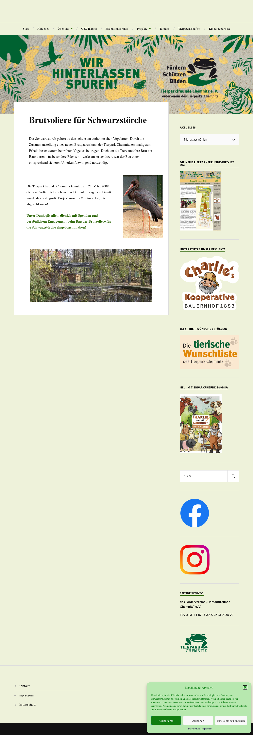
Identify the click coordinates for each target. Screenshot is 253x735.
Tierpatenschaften (189, 28)
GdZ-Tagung (89, 28)
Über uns (63, 28)
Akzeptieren (166, 721)
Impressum (207, 728)
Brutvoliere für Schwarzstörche (88, 119)
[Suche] (233, 476)
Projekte (142, 28)
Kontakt (24, 686)
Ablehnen (198, 721)
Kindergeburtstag (219, 28)
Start (26, 28)
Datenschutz (194, 728)
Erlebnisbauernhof (117, 28)
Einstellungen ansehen (231, 721)
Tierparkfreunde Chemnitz (126, 11)
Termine (165, 28)
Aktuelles (43, 28)
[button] (245, 687)
